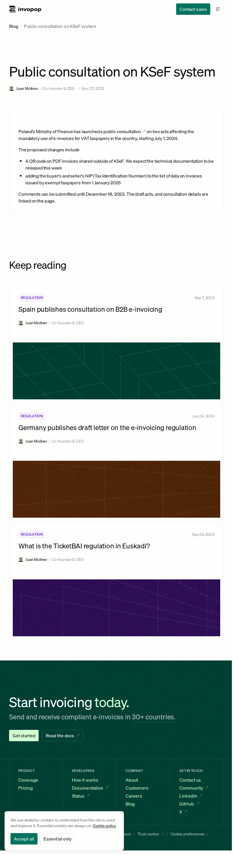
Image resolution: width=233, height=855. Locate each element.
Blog (13, 26)
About (132, 780)
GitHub (186, 804)
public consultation (122, 131)
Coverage (28, 780)
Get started (24, 735)
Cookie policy (104, 826)
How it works (85, 780)
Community (191, 788)
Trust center (148, 834)
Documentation (87, 788)
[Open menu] (218, 9)
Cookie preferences (187, 834)
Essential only (57, 838)
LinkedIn (188, 796)
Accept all (24, 838)
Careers (134, 796)
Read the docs (60, 735)
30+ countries (153, 716)
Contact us (190, 780)
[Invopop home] (25, 9)
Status (78, 796)
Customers (137, 788)
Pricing (25, 788)
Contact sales (193, 9)
